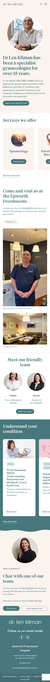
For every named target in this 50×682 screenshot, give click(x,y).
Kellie (13, 395)
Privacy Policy (25, 676)
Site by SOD (25, 679)
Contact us (10, 222)
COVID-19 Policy (34, 601)
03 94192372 (27, 208)
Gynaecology (19, 151)
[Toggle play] (44, 303)
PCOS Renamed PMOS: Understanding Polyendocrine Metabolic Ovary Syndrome (17, 478)
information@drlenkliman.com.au (25, 668)
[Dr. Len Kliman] (13, 4)
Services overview (11, 175)
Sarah (36, 395)
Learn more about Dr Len (16, 103)
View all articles (10, 521)
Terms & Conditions (9, 676)
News (10, 464)
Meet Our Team (25, 411)
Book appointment (34, 608)
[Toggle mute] (44, 299)
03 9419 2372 (25, 663)
